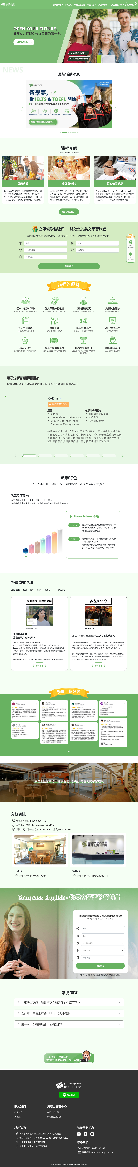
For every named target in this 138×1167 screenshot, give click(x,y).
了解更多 (39, 665)
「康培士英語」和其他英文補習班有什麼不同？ (51, 1002)
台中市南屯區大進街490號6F (33, 875)
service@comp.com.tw (102, 1152)
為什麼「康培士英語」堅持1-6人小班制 (46, 1013)
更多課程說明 (68, 211)
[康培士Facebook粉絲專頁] (80, 1134)
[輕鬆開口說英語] (72, 132)
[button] (58, 5)
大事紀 (17, 1116)
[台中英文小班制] (60, 132)
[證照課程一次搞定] (74, 132)
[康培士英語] (69, 1085)
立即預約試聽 (22, 42)
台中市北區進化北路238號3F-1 (92, 875)
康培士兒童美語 (54, 1116)
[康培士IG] (87, 1134)
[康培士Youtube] (93, 1134)
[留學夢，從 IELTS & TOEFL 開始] (62, 132)
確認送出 (69, 266)
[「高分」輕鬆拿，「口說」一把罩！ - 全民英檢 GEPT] (75, 132)
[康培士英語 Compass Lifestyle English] (8, 4)
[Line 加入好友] (69, 1095)
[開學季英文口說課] (64, 132)
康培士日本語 (53, 1112)
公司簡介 (18, 1112)
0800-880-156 (39, 820)
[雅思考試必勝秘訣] (77, 132)
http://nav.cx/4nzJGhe (43, 825)
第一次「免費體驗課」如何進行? (41, 1024)
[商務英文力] (68, 132)
